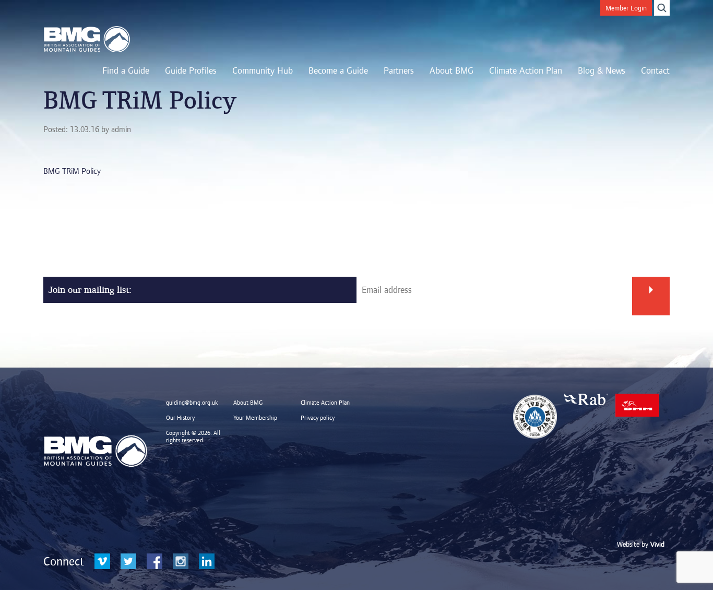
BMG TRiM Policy (72, 171)
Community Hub (262, 70)
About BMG (451, 70)
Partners (399, 70)
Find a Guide (125, 70)
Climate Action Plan (525, 70)
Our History (180, 417)
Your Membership (255, 417)
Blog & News (601, 70)
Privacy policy (318, 417)
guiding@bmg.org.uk (192, 402)
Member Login (626, 8)
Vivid (657, 544)
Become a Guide (338, 70)
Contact (655, 70)
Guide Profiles (191, 70)
